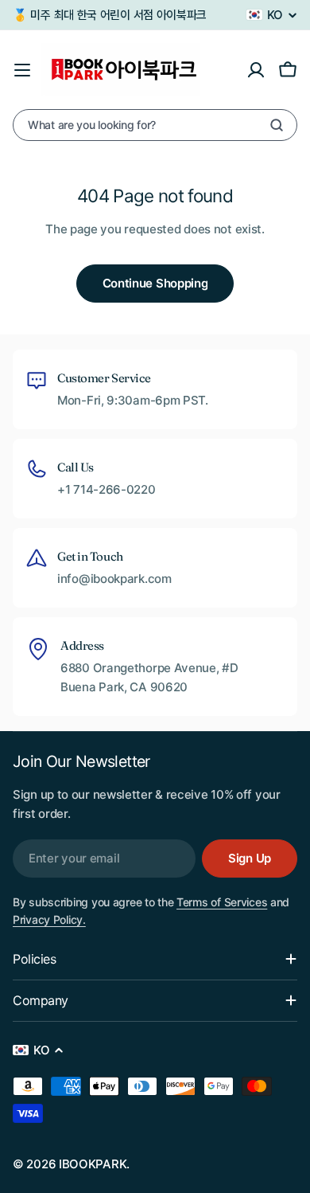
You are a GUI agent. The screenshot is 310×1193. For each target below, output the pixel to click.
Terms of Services (221, 902)
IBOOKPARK (92, 1163)
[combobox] (155, 125)
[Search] (276, 125)
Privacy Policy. (49, 919)
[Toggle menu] (22, 70)
